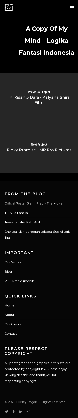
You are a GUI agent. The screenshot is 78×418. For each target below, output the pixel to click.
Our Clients (13, 324)
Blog (8, 271)
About (9, 315)
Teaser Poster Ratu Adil (22, 222)
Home (9, 305)
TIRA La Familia (16, 213)
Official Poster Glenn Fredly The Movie (34, 203)
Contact (11, 333)
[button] (72, 7)
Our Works (13, 262)
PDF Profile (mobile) (20, 281)
